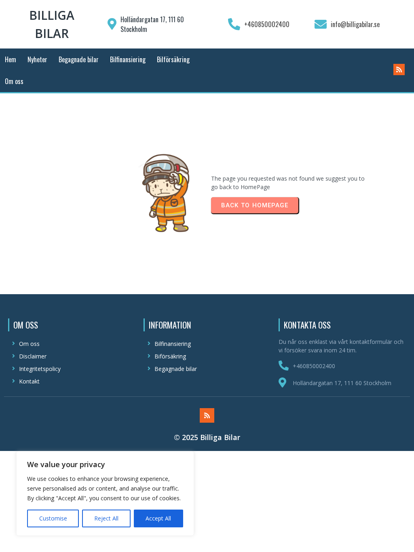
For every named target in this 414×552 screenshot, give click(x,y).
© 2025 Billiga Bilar (207, 437)
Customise (53, 518)
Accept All (158, 518)
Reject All (106, 518)
